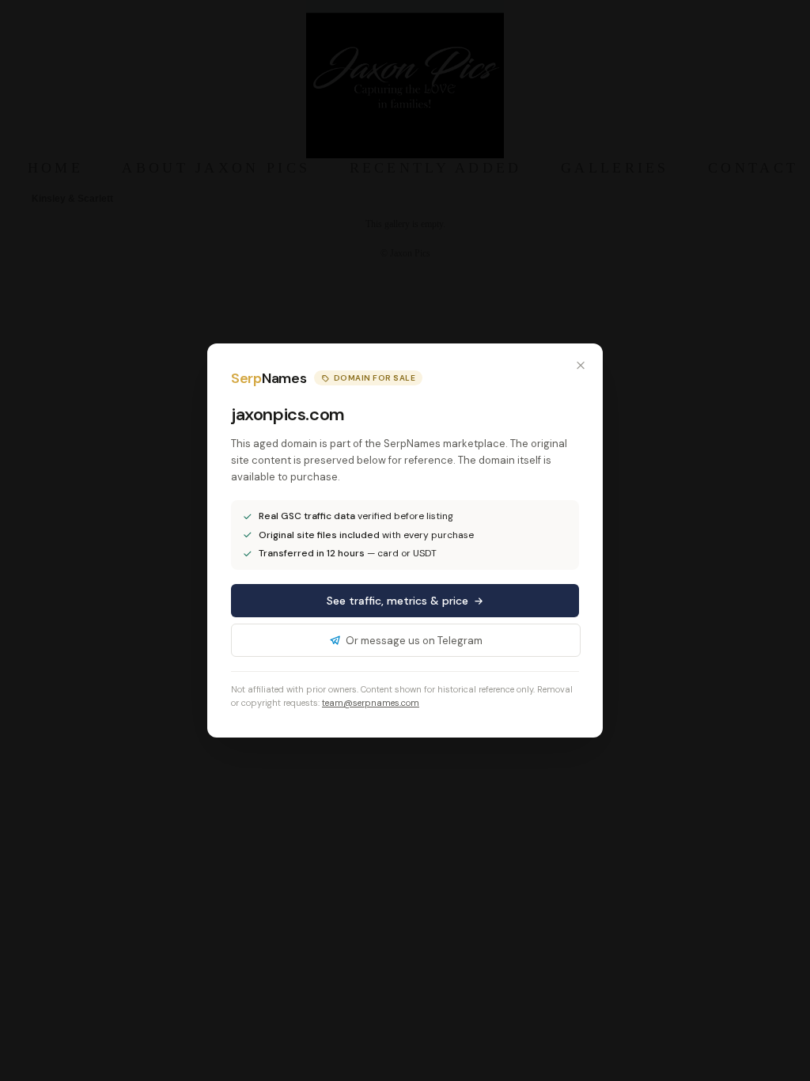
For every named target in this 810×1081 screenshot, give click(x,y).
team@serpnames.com (370, 702)
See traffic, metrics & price (397, 601)
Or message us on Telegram (414, 640)
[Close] (581, 366)
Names (268, 378)
